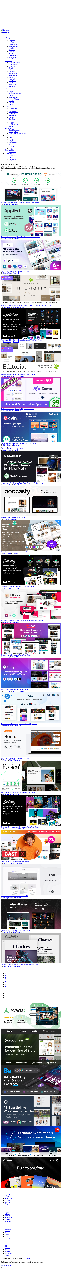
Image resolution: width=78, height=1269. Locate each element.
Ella (6, 1246)
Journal (7, 1248)
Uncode (7, 1200)
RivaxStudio (7, 445)
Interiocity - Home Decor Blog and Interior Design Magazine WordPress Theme (26, 305)
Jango (7, 1212)
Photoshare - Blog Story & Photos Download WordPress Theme (21, 340)
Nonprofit (12, 50)
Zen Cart (12, 119)
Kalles (7, 1255)
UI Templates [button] (9, 153)
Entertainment (13, 44)
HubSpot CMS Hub (15, 93)
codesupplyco (7, 485)
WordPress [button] (8, 61)
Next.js (11, 144)
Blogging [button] (8, 121)
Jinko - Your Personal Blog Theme (12, 449)
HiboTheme (7, 554)
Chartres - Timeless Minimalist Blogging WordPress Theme (20, 964)
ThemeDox (7, 691)
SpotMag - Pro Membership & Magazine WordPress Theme (20, 827)
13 (5, 993)
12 (5, 992)
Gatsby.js (12, 139)
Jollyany (7, 1214)
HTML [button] (7, 37)
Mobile (11, 48)
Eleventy (12, 137)
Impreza (7, 1202)
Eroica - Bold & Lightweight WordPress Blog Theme (18, 792)
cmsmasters (7, 307)
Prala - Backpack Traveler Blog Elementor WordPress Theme (20, 552)
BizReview (8, 1217)
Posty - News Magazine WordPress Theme (14, 689)
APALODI (7, 204)
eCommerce (13, 70)
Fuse (6, 1236)
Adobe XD (12, 155)
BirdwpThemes (8, 898)
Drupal (11, 92)
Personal (11, 52)
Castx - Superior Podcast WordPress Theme (15, 861)
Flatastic (7, 1219)
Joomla (11, 95)
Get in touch (27, 1258)
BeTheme (8, 1238)
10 (5, 988)
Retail (11, 53)
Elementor (12, 152)
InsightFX (8, 1221)
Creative (11, 42)
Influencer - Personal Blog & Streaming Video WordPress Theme (22, 620)
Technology (13, 57)
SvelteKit (12, 148)
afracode (6, 863)
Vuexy (7, 1234)
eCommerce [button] (9, 106)
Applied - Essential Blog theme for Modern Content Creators (20, 237)
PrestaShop (12, 115)
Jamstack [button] (8, 135)
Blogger (11, 123)
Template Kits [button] (9, 150)
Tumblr (11, 126)
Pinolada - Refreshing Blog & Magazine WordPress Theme (20, 202)
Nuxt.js (11, 146)
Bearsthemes (7, 622)
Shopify (11, 117)
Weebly (11, 104)
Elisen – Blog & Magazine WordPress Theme (15, 930)
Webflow (12, 102)
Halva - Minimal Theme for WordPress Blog (15, 896)
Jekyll (11, 141)
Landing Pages (13, 132)
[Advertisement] (39, 15)
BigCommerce (13, 108)
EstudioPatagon (8, 410)
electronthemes (8, 726)
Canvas (7, 1231)
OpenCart (12, 113)
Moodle (11, 101)
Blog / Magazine (14, 62)
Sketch (11, 161)
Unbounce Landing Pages (17, 133)
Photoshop (12, 159)
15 (5, 997)
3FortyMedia (7, 238)
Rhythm (7, 1215)
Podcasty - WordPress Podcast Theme (13, 517)
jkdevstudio (7, 932)
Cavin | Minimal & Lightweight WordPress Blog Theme (19, 443)
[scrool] (1, 1267)
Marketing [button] (8, 128)
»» (5, 1001)
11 (5, 990)
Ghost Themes (13, 124)
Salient (7, 1197)
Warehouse (8, 1253)
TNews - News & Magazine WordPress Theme (16, 655)
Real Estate (12, 81)
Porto (6, 1204)
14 (5, 995)
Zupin (5, 760)
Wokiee (7, 1251)
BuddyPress (13, 64)
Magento (12, 110)
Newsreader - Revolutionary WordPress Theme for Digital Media (22, 483)
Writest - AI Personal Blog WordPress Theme (15, 271)
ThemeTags (7, 273)
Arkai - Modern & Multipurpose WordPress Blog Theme (19, 724)
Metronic (8, 1229)
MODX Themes (14, 99)
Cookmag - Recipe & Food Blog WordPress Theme (17, 586)
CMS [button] (6, 88)
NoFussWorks (8, 966)
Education (12, 72)
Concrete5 (12, 90)
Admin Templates (14, 39)
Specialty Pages (14, 55)
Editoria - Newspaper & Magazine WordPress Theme (18, 374)
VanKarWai (7, 794)
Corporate (12, 41)
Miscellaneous (13, 46)
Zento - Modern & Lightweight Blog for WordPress (17, 409)
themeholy (6, 657)
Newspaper (8, 1198)
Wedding (12, 59)
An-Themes (7, 342)
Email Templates (14, 130)
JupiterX (7, 1195)
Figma (11, 157)
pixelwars (6, 519)
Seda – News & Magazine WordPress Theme (15, 758)
